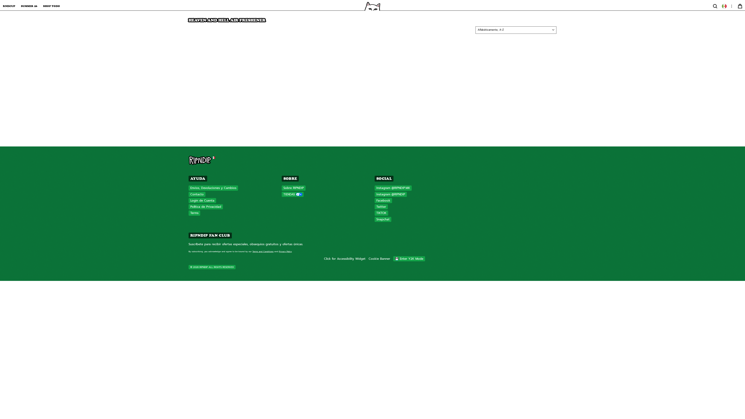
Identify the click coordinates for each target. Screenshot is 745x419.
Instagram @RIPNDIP (390, 194)
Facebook (383, 200)
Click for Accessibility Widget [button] (345, 259)
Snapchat (383, 219)
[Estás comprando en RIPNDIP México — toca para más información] (724, 6)
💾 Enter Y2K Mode (409, 259)
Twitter (381, 207)
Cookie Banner (379, 259)
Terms (194, 213)
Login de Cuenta (202, 200)
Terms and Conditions (263, 251)
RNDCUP (9, 6)
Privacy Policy (285, 251)
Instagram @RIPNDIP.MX (393, 188)
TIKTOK (381, 213)
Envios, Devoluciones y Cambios (213, 188)
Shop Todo (51, 6)
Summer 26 (29, 6)
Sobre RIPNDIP (293, 188)
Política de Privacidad (205, 207)
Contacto (197, 194)
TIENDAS (289, 194)
